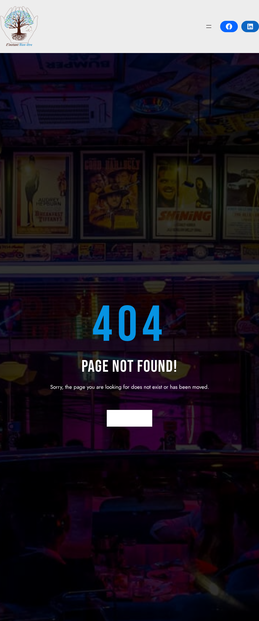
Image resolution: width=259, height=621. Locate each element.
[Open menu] (209, 26)
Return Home (130, 418)
